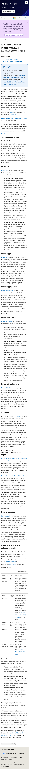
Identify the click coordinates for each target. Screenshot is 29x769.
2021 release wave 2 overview (11, 59)
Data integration (6, 516)
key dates (12, 565)
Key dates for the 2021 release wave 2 (13, 61)
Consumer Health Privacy (8, 762)
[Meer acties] (26, 40)
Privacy (10, 759)
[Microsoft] (14, 18)
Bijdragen (4, 759)
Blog (21, 757)
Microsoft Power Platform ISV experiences (14, 476)
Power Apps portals (7, 290)
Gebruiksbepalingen (6, 764)
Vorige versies (14, 757)
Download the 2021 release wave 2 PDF (13, 118)
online (11, 112)
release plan (5, 131)
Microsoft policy (10, 561)
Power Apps (5, 257)
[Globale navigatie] (1, 17)
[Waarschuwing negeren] (26, 2)
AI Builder (19, 416)
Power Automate (6, 321)
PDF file (13, 114)
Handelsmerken (18, 764)
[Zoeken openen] (19, 17)
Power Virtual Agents (7, 388)
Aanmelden (25, 18)
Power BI (4, 170)
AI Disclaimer (4, 757)
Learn (3, 40)
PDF (2, 133)
